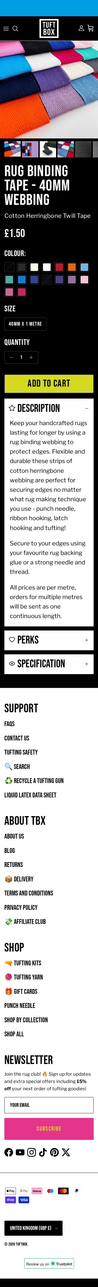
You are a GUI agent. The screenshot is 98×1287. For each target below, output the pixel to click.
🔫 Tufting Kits (22, 963)
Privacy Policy (21, 908)
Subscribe (49, 1129)
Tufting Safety (21, 752)
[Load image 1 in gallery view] (49, 89)
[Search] (18, 28)
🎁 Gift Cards (20, 992)
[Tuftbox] (49, 28)
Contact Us (16, 738)
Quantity (17, 342)
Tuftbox (21, 1244)
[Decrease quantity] (10, 357)
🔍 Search (17, 767)
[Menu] (6, 28)
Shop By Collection (26, 1020)
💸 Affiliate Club (25, 922)
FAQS (9, 724)
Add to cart (48, 384)
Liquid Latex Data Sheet (30, 795)
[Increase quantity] (32, 357)
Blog (9, 851)
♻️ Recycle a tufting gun (34, 781)
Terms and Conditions (28, 893)
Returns (13, 865)
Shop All (14, 1034)
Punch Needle (19, 1006)
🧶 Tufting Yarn (23, 977)
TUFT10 (86, 9)
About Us (14, 836)
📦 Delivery (18, 879)
